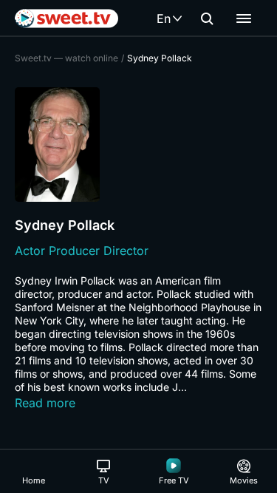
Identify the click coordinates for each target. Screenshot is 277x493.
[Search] (206, 18)
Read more (45, 402)
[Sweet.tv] (66, 18)
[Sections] (243, 18)
